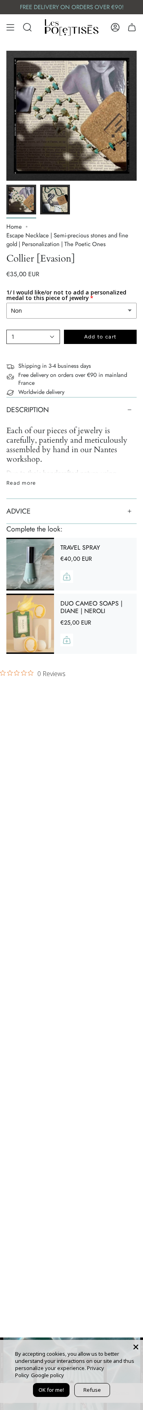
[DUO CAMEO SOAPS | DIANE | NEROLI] (30, 624)
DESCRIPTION (27, 410)
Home (14, 226)
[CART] (132, 27)
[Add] (66, 576)
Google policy (47, 1375)
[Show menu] (10, 27)
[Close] (136, 1347)
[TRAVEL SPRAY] (30, 564)
